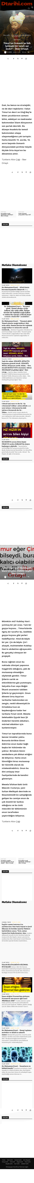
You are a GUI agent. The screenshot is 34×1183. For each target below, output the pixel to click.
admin (10, 52)
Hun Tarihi (16, 1164)
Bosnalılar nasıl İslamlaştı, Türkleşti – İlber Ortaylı (7, 215)
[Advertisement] (17, 85)
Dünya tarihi (5, 1162)
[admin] (5, 52)
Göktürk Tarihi (24, 1164)
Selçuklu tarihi (7, 359)
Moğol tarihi (20, 1162)
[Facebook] (13, 58)
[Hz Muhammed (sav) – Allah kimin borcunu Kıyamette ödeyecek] (17, 275)
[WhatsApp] (26, 58)
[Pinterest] (22, 58)
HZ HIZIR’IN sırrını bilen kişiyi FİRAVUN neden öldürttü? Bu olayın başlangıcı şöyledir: (16, 444)
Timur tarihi (6, 35)
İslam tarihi (5, 285)
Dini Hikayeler (26, 1160)
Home (3, 1160)
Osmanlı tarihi (18, 1160)
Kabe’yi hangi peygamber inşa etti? (25, 214)
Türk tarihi (12, 1162)
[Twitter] (18, 58)
